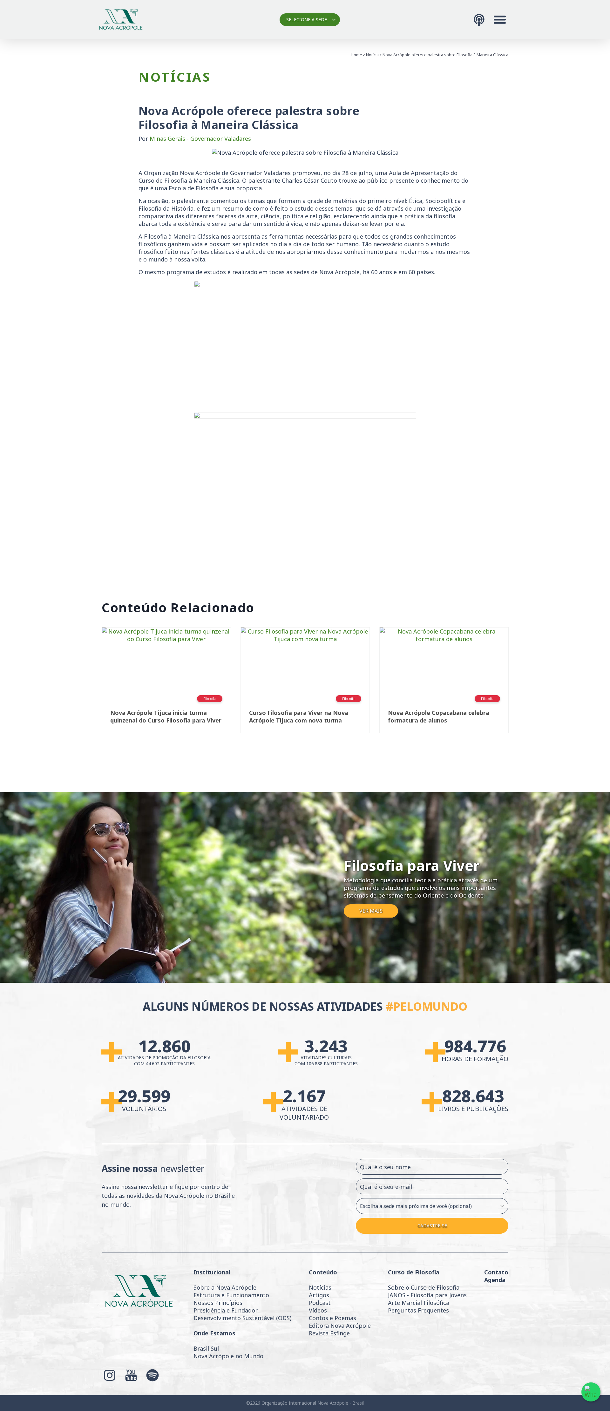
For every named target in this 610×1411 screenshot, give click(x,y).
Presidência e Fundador (225, 1310)
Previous (92, 683)
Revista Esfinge (329, 1333)
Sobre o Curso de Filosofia (423, 1287)
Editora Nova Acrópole (340, 1325)
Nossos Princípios (217, 1302)
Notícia (372, 55)
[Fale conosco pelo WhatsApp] (590, 1391)
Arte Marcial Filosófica (418, 1302)
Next (518, 683)
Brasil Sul (206, 1348)
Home (356, 55)
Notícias (320, 1287)
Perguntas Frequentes (418, 1310)
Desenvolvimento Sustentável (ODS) (242, 1318)
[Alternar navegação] (499, 20)
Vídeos (318, 1310)
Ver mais (371, 911)
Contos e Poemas (332, 1318)
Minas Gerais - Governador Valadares (200, 138)
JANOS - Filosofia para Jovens (427, 1295)
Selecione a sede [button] (306, 20)
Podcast (320, 1302)
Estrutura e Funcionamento (231, 1295)
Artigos (319, 1295)
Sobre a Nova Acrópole (224, 1287)
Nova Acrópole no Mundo (228, 1356)
